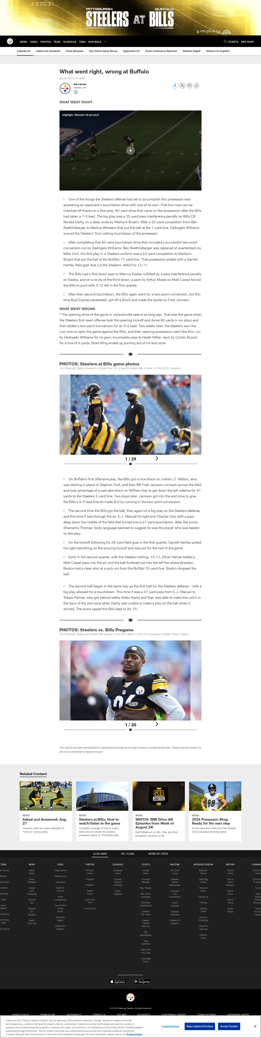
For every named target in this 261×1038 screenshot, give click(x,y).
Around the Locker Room (60, 908)
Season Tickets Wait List (146, 923)
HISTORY (230, 864)
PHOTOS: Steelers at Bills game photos (99, 363)
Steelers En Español (32, 911)
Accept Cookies (229, 1026)
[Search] (225, 41)
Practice (90, 879)
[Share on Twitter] (182, 87)
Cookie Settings (206, 1014)
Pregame (90, 885)
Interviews (60, 882)
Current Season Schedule (117, 882)
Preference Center (238, 1014)
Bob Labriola (80, 84)
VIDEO (60, 864)
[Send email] (189, 87)
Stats (3, 899)
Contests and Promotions (175, 894)
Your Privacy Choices (173, 1014)
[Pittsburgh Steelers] (130, 998)
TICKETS (146, 864)
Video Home (60, 870)
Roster (3, 876)
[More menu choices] (105, 41)
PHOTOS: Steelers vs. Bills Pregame (96, 629)
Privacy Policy (20, 1014)
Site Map (121, 1014)
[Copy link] (196, 86)
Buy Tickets (145, 888)
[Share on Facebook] (175, 87)
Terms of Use (47, 1014)
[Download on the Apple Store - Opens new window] (117, 982)
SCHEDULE (118, 864)
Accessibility (74, 1014)
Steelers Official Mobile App (174, 882)
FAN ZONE (175, 864)
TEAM (3, 864)
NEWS (32, 864)
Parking (203, 902)
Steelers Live (60, 876)
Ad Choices (144, 1014)
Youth (258, 888)
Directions (203, 897)
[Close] (255, 1026)
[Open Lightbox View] (130, 422)
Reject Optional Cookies (200, 1026)
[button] (130, 150)
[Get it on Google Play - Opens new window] (142, 983)
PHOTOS (90, 864)
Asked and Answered (32, 891)
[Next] (157, 458)
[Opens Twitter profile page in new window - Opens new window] (76, 92)
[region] (130, 1026)
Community (90, 908)
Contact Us (99, 1014)
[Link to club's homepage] (10, 41)
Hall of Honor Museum (230, 882)
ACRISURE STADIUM (203, 864)
